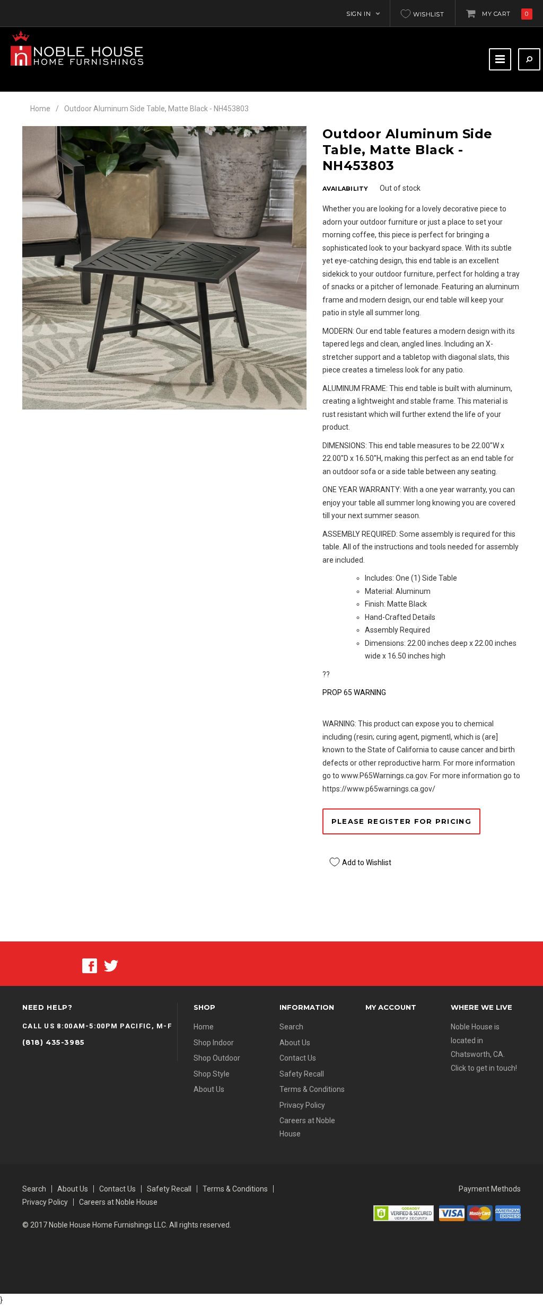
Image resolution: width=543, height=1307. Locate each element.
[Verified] (403, 1212)
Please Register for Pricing (401, 821)
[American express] (508, 1212)
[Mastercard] (480, 1212)
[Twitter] (111, 965)
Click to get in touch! (484, 1068)
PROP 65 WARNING (354, 692)
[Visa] (452, 1212)
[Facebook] (89, 965)
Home (40, 108)
